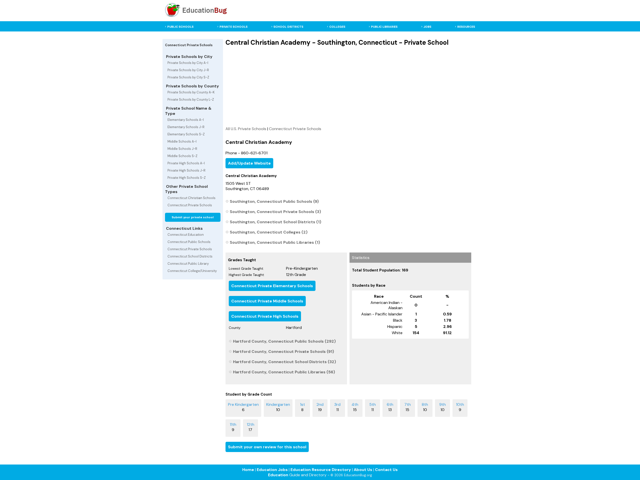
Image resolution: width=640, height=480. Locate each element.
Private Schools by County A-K (191, 92)
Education (278, 475)
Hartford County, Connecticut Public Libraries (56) (284, 372)
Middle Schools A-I (182, 141)
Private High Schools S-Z (187, 178)
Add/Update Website (249, 163)
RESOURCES (466, 27)
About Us (363, 469)
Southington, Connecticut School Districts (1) (275, 222)
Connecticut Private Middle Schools (267, 301)
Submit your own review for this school (267, 447)
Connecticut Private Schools (190, 205)
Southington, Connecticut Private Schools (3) (275, 211)
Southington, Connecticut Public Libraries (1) (275, 242)
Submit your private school (193, 217)
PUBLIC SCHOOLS (180, 27)
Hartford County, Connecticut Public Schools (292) (284, 341)
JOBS (427, 27)
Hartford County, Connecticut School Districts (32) (284, 361)
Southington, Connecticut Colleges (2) (269, 232)
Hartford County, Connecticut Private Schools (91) (283, 351)
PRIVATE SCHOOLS (234, 27)
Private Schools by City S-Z (188, 77)
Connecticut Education (186, 235)
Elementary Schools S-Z (186, 134)
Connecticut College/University (192, 271)
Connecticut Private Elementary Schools (272, 285)
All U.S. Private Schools (246, 128)
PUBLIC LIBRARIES (384, 27)
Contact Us (386, 469)
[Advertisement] (348, 86)
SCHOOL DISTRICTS (288, 27)
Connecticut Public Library (188, 263)
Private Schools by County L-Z (191, 99)
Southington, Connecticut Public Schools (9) (274, 201)
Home (248, 469)
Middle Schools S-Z (183, 156)
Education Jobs (272, 469)
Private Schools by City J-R (188, 70)
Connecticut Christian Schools (192, 198)
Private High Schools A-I (186, 163)
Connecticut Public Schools (189, 242)
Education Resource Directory (320, 469)
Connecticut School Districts (190, 256)
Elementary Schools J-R (186, 127)
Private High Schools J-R (187, 170)
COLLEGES (337, 27)
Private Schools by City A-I (188, 63)
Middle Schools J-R (182, 149)
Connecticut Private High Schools (264, 316)
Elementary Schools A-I (186, 120)
